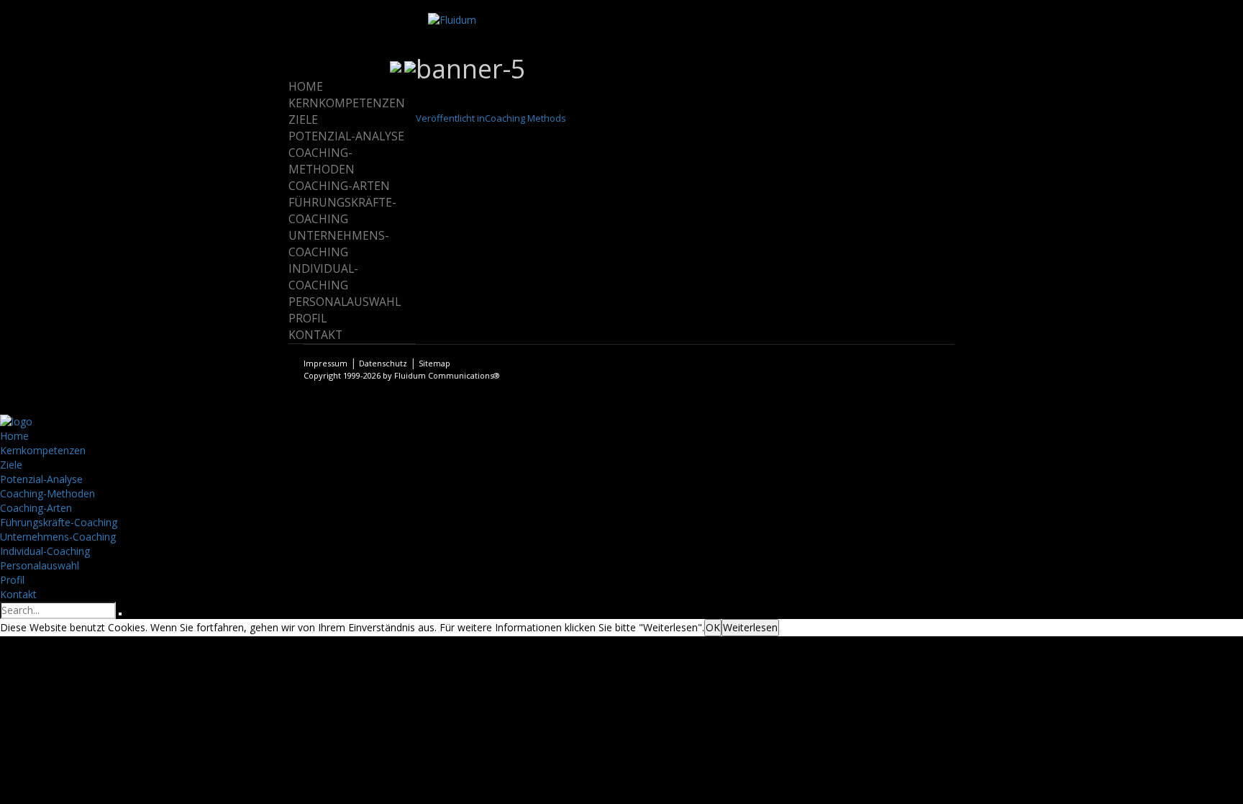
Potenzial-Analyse (346, 136)
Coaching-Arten (339, 186)
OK (713, 627)
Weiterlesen (750, 627)
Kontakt (315, 335)
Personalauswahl (344, 302)
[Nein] (780, 631)
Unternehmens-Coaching (338, 243)
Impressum (325, 363)
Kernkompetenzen (346, 103)
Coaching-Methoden (321, 161)
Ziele (303, 119)
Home (305, 86)
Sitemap (434, 363)
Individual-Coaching (323, 277)
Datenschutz (383, 363)
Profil (307, 318)
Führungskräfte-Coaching (342, 210)
